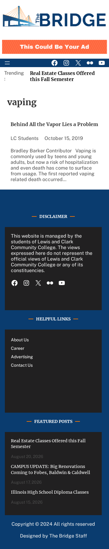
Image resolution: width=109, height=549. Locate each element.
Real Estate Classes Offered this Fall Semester (62, 76)
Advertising (22, 356)
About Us (20, 339)
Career (17, 348)
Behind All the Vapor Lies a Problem (54, 124)
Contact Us (22, 365)
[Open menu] (7, 63)
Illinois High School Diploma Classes (50, 492)
